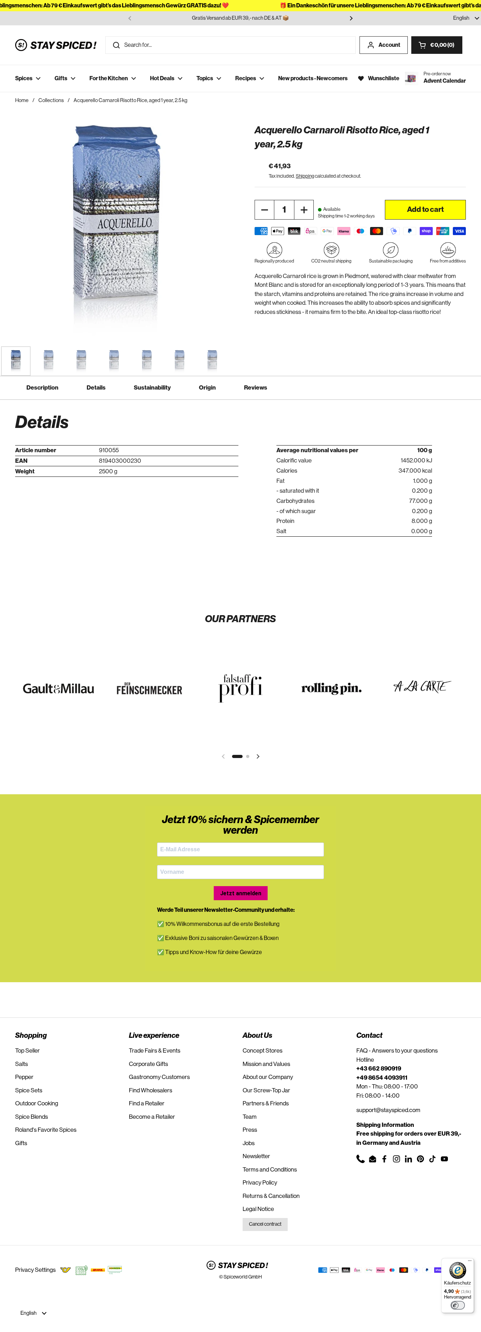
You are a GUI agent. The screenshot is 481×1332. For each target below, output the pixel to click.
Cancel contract (265, 1224)
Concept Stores (262, 1051)
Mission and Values (266, 1064)
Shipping (305, 176)
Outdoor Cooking (36, 1103)
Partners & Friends (266, 1103)
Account (389, 45)
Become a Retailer (152, 1117)
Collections (51, 100)
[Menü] (470, 1262)
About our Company (268, 1077)
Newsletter (256, 1156)
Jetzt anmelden (240, 893)
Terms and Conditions (270, 1170)
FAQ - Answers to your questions (397, 1051)
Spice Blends (31, 1117)
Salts (21, 1064)
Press (250, 1130)
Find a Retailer (146, 1103)
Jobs (249, 1143)
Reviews (255, 388)
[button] (436, 45)
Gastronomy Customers (159, 1077)
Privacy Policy (260, 1183)
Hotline (365, 1060)
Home (22, 100)
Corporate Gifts (148, 1064)
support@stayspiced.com (388, 1110)
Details (96, 388)
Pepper (24, 1077)
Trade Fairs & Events (154, 1051)
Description (42, 388)
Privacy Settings (35, 1270)
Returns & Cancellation (271, 1196)
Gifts (21, 1143)
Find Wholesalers (150, 1090)
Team (250, 1117)
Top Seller (27, 1051)
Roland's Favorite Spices (45, 1130)
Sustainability (152, 388)
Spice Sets (28, 1090)
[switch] (458, 1305)
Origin (207, 388)
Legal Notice (258, 1209)
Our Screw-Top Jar (266, 1090)
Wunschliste (383, 78)
